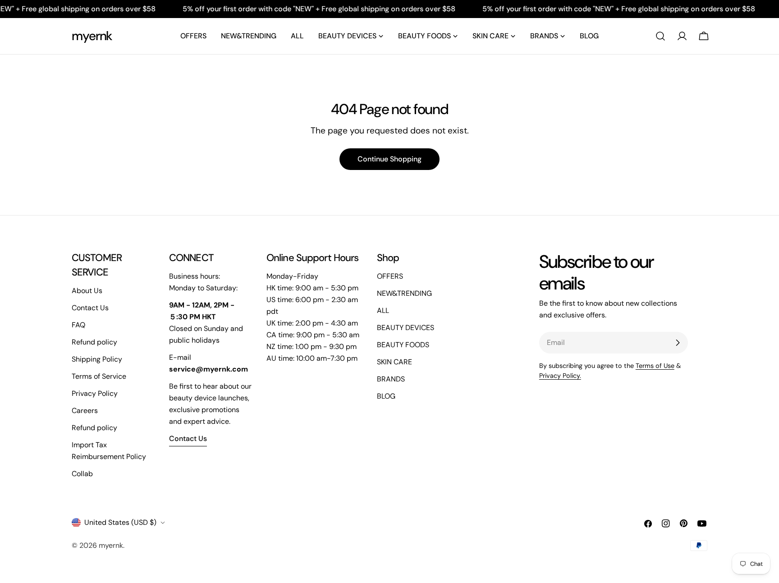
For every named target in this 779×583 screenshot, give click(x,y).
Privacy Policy (95, 393)
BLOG (386, 396)
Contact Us (90, 307)
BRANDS (391, 379)
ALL (383, 310)
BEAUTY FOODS (403, 344)
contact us (188, 438)
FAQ (78, 325)
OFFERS (390, 276)
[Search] (660, 36)
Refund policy (94, 342)
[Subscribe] (677, 342)
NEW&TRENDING (404, 293)
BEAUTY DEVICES (405, 327)
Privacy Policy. (560, 376)
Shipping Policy (97, 359)
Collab (82, 473)
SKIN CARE (394, 362)
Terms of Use (655, 366)
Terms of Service (99, 376)
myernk (92, 36)
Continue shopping (389, 159)
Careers (85, 410)
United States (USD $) (120, 522)
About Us (87, 290)
